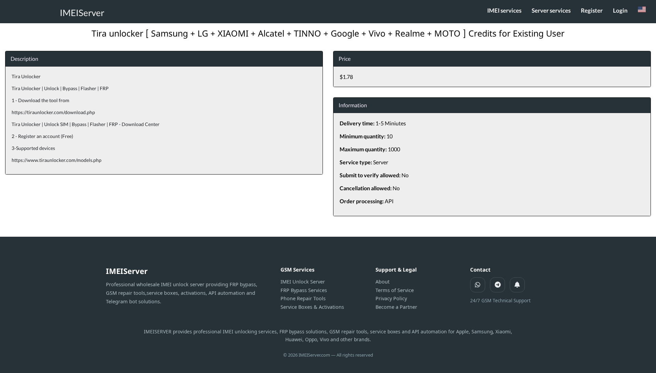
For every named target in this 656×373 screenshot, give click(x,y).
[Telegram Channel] (517, 284)
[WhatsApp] (477, 284)
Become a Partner (396, 306)
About (382, 281)
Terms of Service (394, 290)
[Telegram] (497, 284)
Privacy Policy (391, 298)
